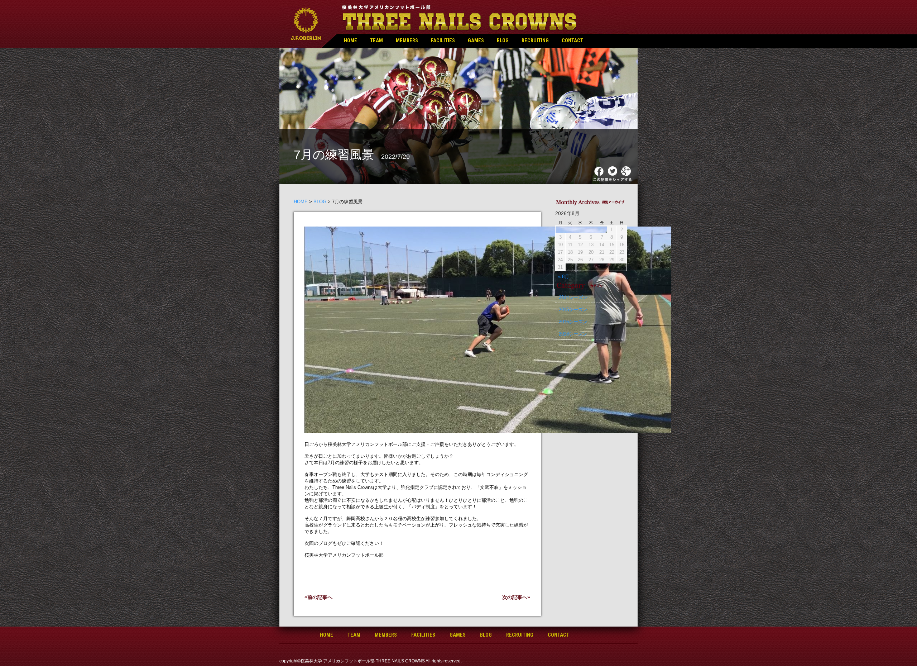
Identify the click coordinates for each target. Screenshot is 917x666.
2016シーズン (573, 321)
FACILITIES (443, 40)
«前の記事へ (318, 597)
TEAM (376, 40)
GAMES (476, 40)
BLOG (503, 40)
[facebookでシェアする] (599, 174)
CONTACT (572, 40)
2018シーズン (573, 334)
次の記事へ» (516, 597)
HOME (350, 40)
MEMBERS (407, 40)
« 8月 (563, 276)
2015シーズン (573, 309)
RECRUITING (535, 40)
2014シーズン (573, 297)
